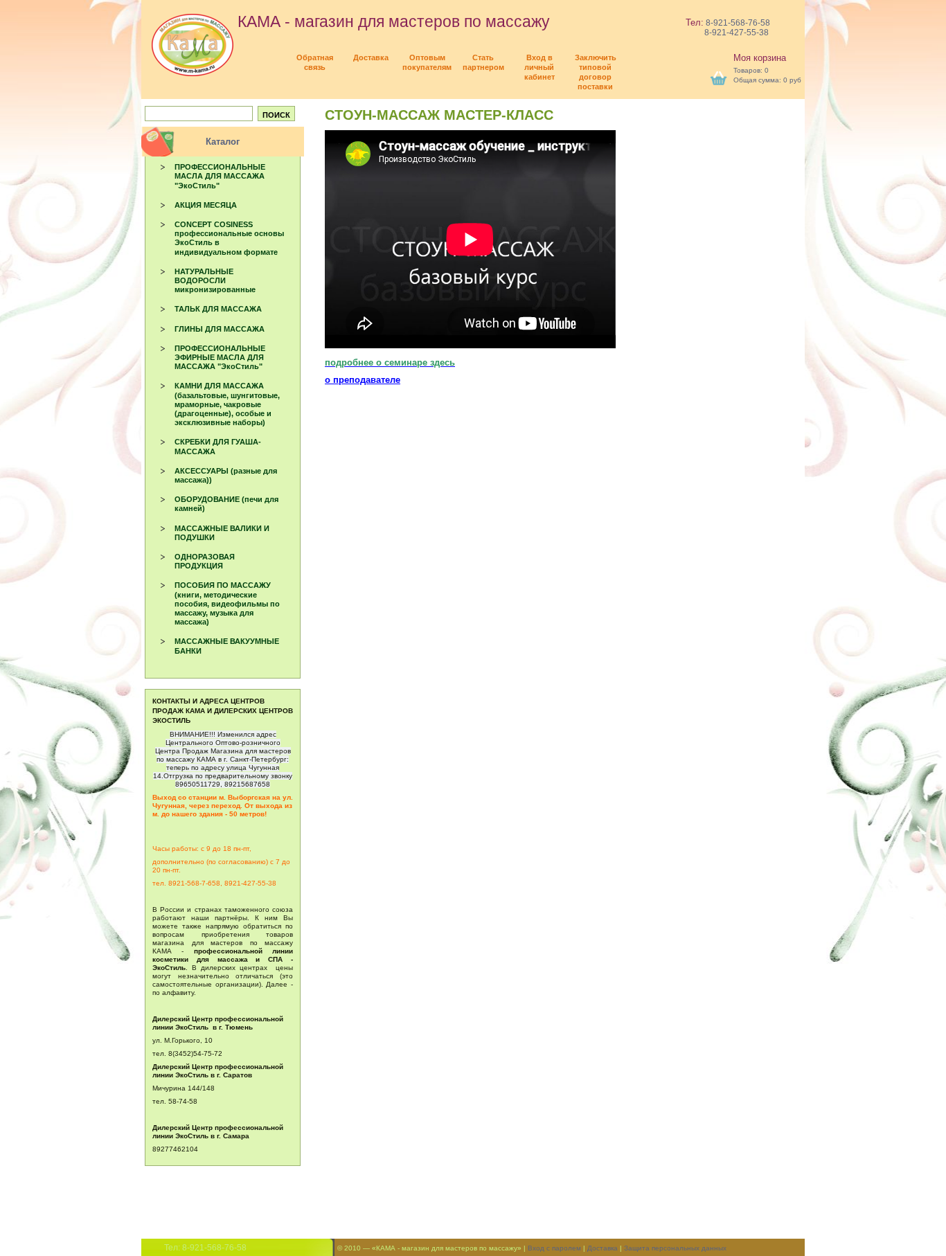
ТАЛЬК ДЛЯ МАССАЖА (218, 309)
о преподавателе (362, 380)
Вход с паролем (554, 1248)
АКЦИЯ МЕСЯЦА (206, 205)
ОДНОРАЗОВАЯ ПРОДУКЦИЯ (205, 561)
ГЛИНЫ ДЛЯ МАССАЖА (220, 329)
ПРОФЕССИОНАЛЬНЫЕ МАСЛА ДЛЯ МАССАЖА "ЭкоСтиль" (220, 176)
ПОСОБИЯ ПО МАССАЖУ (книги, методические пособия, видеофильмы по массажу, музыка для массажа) (227, 603)
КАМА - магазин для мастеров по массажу (391, 21)
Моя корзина (759, 58)
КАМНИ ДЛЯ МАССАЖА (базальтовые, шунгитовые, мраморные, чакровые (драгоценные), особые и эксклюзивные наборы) (227, 404)
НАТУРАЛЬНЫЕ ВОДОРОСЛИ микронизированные (215, 280)
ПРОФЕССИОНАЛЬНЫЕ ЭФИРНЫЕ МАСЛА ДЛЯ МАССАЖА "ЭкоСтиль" (220, 357)
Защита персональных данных (675, 1248)
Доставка (602, 1248)
